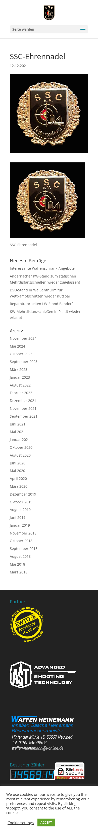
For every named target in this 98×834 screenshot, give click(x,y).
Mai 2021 (17, 431)
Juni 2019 (17, 517)
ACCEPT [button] (46, 822)
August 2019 (20, 509)
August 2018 (20, 556)
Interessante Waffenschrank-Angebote (42, 268)
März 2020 (18, 486)
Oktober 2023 (21, 353)
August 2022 (20, 385)
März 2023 (18, 369)
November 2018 (23, 533)
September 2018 (23, 548)
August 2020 (20, 455)
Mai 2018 (17, 564)
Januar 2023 (20, 377)
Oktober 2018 (21, 540)
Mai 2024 (17, 346)
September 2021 (23, 416)
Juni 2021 (17, 424)
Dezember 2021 (23, 400)
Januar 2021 (20, 439)
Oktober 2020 (21, 447)
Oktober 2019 (21, 502)
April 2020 (18, 478)
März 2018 (18, 572)
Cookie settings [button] (21, 822)
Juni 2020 (17, 463)
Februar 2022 (21, 392)
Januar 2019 (20, 525)
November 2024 (23, 338)
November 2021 (23, 408)
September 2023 (23, 361)
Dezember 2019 (23, 494)
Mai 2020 (17, 470)
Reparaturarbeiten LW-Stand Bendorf (41, 303)
